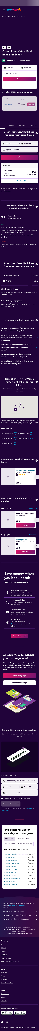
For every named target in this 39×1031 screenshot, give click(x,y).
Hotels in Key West (10, 869)
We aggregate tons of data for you (17, 915)
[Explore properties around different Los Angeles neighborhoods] (36, 499)
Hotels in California (27, 929)
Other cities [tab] (9, 839)
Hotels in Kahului (10, 854)
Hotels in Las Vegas (10, 860)
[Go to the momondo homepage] (14, 9)
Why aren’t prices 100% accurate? (16, 919)
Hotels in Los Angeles (18, 931)
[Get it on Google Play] (7, 1013)
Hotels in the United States (11, 929)
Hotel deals (9, 927)
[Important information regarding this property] (36, 264)
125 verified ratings (23, 60)
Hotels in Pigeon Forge (12, 884)
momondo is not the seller (13, 911)
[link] (25, 525)
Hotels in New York (10, 857)
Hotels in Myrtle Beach (12, 878)
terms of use (28, 808)
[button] (3, 9)
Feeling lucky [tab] (10, 844)
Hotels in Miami (9, 881)
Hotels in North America (23, 927)
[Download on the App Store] (20, 1013)
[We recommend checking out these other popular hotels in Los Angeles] (36, 460)
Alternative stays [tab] (23, 839)
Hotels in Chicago (10, 875)
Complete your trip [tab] (25, 844)
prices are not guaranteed (17, 905)
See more (33, 508)
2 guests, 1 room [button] (10, 73)
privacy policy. (5, 810)
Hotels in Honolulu (10, 872)
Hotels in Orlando (10, 866)
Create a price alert (17, 624)
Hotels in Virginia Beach (12, 863)
